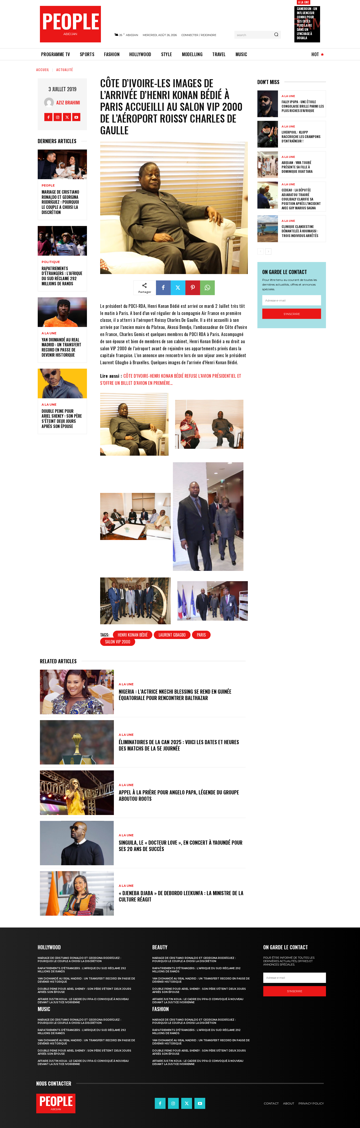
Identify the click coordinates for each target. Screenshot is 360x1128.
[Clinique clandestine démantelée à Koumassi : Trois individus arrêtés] (267, 228)
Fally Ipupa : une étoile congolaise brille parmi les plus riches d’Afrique (303, 106)
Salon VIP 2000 (117, 642)
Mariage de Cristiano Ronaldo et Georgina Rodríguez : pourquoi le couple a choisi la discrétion (60, 202)
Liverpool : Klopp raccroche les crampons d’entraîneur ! (301, 136)
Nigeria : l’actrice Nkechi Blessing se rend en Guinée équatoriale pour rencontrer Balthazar (175, 695)
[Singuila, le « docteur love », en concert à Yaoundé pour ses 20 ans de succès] (77, 843)
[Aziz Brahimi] (50, 102)
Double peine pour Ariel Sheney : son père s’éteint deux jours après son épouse (62, 418)
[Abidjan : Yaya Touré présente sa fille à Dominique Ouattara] (267, 164)
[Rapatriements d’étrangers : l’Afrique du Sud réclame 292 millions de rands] (62, 241)
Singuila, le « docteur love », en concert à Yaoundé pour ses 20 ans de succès (180, 845)
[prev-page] (260, 251)
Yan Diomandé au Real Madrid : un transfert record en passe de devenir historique (61, 347)
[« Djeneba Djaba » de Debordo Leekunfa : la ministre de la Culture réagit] (77, 893)
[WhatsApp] (207, 287)
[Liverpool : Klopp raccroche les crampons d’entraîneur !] (267, 134)
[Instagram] (58, 117)
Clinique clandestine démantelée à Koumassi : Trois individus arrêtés (300, 231)
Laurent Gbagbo (172, 635)
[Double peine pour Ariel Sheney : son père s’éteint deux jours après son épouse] (62, 383)
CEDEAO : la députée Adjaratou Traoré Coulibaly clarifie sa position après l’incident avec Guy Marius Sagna (301, 198)
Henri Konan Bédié (132, 635)
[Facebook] (48, 117)
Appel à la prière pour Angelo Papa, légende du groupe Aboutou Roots (179, 795)
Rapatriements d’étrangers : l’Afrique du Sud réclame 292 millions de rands (62, 276)
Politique (51, 262)
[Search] (276, 35)
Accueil (42, 69)
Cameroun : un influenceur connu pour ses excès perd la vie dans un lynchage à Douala (307, 23)
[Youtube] (76, 117)
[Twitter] (67, 117)
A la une (303, 2)
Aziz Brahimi (68, 102)
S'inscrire (292, 314)
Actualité (64, 69)
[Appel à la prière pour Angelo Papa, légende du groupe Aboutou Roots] (77, 792)
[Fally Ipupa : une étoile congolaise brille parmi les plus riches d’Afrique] (267, 103)
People (48, 185)
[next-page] (268, 251)
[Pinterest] (192, 287)
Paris (201, 635)
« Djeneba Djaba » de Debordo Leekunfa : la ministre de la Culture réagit (181, 896)
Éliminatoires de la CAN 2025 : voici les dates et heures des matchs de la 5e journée (179, 745)
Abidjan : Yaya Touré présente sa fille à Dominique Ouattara (297, 167)
